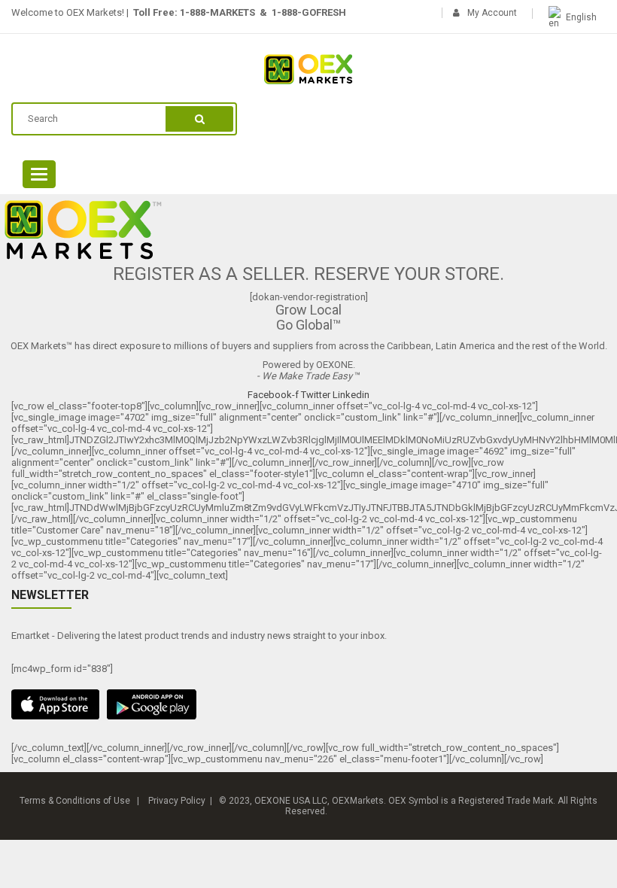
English (581, 17)
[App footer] (308, 704)
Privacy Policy (176, 800)
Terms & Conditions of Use (75, 800)
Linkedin (351, 394)
